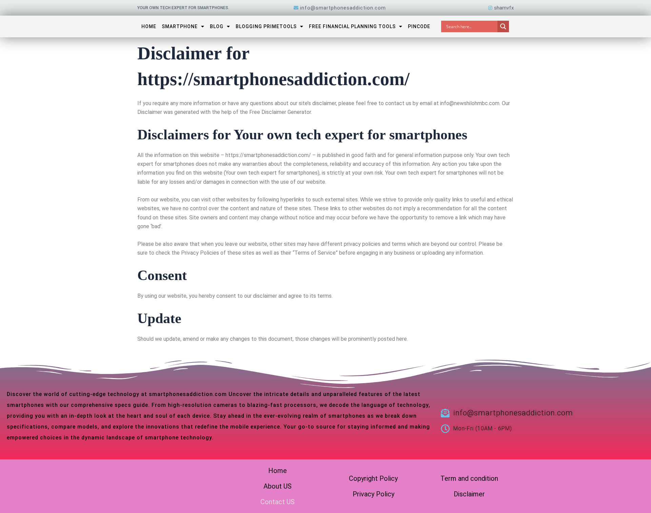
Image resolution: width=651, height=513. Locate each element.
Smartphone (180, 26)
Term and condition (469, 478)
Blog (216, 26)
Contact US (277, 502)
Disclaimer (469, 494)
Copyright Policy (373, 478)
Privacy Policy (373, 494)
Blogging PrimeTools (266, 26)
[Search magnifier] (503, 26)
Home (148, 26)
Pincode (419, 26)
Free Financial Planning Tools (352, 26)
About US (277, 486)
